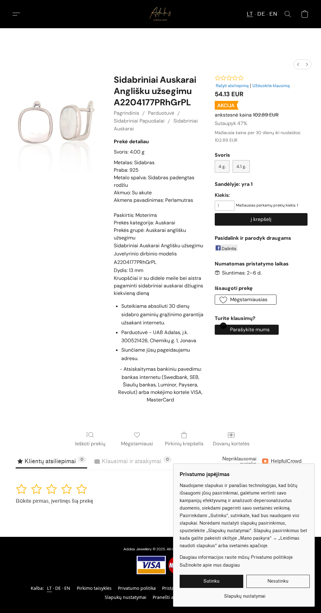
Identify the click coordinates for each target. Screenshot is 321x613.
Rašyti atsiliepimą (232, 85)
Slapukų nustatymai (125, 597)
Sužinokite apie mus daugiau (210, 565)
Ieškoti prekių (90, 443)
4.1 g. (241, 166)
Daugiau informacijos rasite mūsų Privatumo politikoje (236, 557)
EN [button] (273, 14)
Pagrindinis (126, 113)
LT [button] (250, 14)
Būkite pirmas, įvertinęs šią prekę (54, 501)
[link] (245, 594)
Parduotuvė (161, 113)
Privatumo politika (137, 588)
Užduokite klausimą (271, 85)
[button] (160, 14)
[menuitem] (298, 64)
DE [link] (58, 588)
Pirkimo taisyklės (94, 588)
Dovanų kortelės (231, 443)
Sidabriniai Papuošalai (139, 121)
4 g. (222, 166)
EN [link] (67, 588)
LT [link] (49, 588)
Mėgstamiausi (137, 443)
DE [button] (261, 14)
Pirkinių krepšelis (184, 443)
